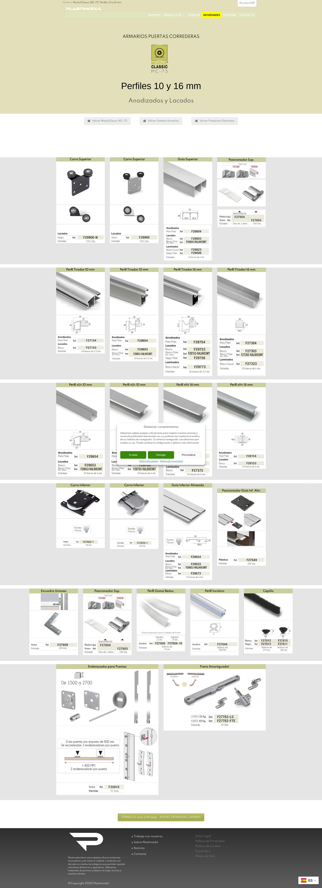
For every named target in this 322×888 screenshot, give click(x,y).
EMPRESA (154, 14)
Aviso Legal (203, 836)
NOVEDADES (211, 14)
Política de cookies (148, 461)
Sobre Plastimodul (146, 842)
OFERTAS (194, 14)
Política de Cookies (208, 846)
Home (66, 2)
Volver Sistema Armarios (163, 121)
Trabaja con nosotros (148, 836)
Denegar (161, 454)
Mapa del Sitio (205, 856)
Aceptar (133, 454)
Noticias (139, 848)
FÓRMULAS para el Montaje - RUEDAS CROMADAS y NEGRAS (161, 817)
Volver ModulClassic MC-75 (109, 121)
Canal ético (203, 851)
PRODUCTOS (172, 14)
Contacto (140, 854)
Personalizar (189, 454)
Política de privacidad (171, 461)
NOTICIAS (229, 14)
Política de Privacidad (210, 841)
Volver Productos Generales (217, 121)
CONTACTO (247, 14)
